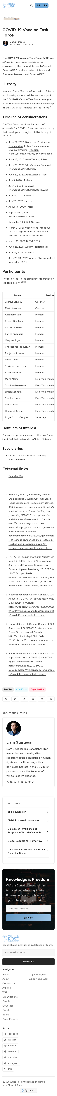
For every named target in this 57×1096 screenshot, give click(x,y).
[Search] (31, 5)
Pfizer (44, 159)
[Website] (33, 782)
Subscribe (42, 5)
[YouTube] (26, 782)
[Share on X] (6, 699)
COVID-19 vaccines (28, 128)
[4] (23, 282)
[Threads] (18, 782)
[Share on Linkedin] (33, 699)
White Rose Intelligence (22, 1081)
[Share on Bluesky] (15, 699)
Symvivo (29, 153)
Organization (37, 689)
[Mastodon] (22, 782)
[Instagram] (29, 782)
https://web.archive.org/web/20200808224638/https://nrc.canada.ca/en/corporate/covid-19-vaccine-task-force (31, 610)
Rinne (19, 1085)
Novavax (29, 195)
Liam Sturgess (17, 42)
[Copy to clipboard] (51, 699)
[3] (21, 282)
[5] (26, 282)
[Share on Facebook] (24, 699)
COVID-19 (21, 689)
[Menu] (52, 5)
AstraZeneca (32, 159)
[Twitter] (7, 782)
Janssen (28, 201)
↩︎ (51, 548)
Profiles (8, 689)
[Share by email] (42, 699)
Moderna (28, 180)
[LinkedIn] (11, 782)
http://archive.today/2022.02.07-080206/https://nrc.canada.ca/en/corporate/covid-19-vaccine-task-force (32, 669)
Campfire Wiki (16, 476)
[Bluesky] (15, 782)
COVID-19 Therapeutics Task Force (29, 107)
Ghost (10, 1085)
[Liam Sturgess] (5, 43)
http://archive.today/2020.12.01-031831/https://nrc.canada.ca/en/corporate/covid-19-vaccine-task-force (32, 640)
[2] (10, 136)
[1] (51, 107)
